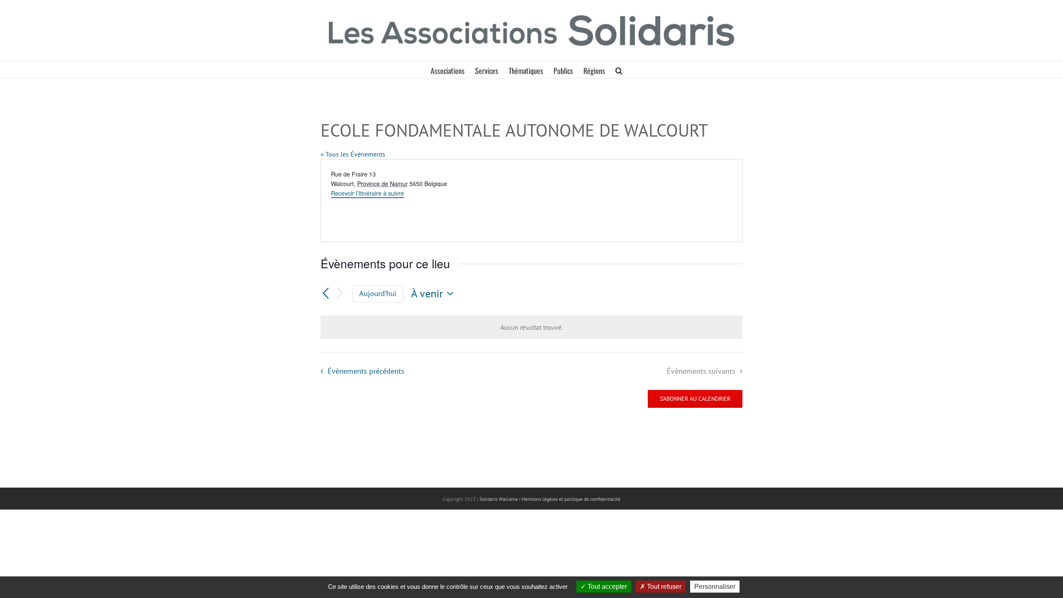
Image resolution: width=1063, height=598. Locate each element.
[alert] (531, 327)
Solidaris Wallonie (499, 499)
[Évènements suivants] (340, 293)
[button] (618, 69)
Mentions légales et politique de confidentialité (571, 499)
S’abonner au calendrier (695, 398)
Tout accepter (606, 586)
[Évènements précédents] (326, 294)
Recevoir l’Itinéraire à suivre (367, 193)
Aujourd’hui (378, 293)
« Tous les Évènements (353, 154)
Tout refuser (663, 586)
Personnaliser (714, 586)
